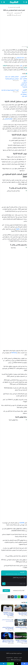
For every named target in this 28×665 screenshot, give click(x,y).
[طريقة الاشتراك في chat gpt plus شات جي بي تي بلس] (21, 635)
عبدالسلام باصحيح (17, 13)
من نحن (8, 659)
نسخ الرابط (6, 590)
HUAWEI (22, 523)
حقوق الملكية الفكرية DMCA (16, 659)
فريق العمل (16, 657)
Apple (17, 229)
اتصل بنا (20, 657)
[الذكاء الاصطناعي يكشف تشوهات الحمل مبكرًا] (21, 608)
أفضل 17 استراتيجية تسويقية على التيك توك (9, 90)
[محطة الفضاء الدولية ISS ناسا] (21, 622)
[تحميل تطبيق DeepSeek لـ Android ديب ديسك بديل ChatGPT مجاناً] (7, 608)
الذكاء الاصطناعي (20, 58)
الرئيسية (17, 7)
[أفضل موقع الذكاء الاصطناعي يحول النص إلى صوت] (7, 622)
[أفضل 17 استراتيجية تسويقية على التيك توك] (23, 93)
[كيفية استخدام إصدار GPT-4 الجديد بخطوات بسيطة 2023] (7, 635)
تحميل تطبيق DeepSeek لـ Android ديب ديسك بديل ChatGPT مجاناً (8, 614)
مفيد (21, 65)
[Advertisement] (14, 31)
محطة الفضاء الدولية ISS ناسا (21, 627)
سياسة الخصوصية (9, 657)
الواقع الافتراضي (8, 119)
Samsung (14, 353)
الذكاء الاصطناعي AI (11, 7)
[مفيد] (14, 2)
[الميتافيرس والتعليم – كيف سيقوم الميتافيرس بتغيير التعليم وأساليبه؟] (23, 82)
